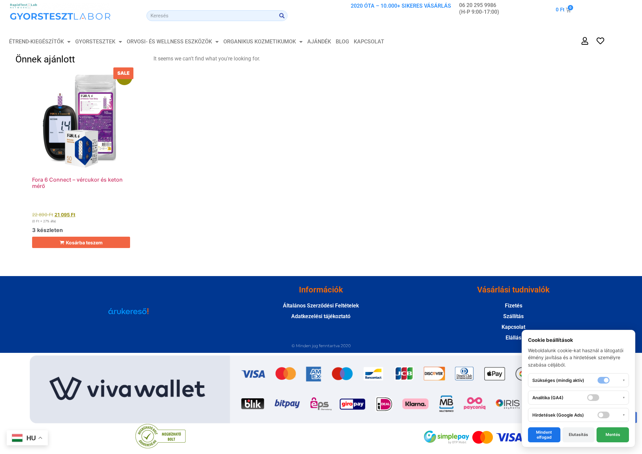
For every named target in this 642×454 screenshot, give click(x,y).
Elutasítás (578, 434)
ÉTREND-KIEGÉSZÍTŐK (36, 41)
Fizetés (513, 305)
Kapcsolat (369, 41)
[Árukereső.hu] (128, 314)
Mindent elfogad (544, 434)
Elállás (513, 337)
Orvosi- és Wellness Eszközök (169, 41)
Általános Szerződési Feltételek (321, 305)
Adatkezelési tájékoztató (320, 316)
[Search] (282, 16)
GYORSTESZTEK (95, 41)
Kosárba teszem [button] (84, 242)
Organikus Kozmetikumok (259, 41)
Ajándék (319, 41)
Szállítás (513, 316)
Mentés (613, 434)
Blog (342, 41)
